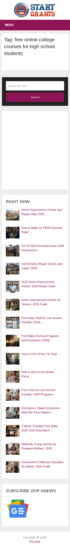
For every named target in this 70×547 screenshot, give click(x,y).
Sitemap (34, 541)
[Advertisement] (35, 150)
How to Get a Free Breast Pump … (37, 374)
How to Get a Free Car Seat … (40, 354)
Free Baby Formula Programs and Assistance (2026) (40, 338)
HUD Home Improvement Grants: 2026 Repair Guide (38, 284)
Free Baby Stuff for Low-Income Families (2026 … (41, 320)
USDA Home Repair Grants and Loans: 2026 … (41, 266)
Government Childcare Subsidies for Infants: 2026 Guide (42, 464)
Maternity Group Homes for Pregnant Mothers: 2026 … (38, 446)
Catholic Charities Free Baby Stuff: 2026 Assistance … (39, 428)
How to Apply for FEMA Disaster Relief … (41, 230)
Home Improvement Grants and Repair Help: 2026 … (41, 212)
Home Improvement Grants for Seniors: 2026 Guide (40, 302)
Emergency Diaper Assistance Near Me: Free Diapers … (40, 410)
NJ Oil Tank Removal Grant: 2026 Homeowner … (42, 248)
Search (35, 97)
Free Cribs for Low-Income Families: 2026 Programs (38, 392)
